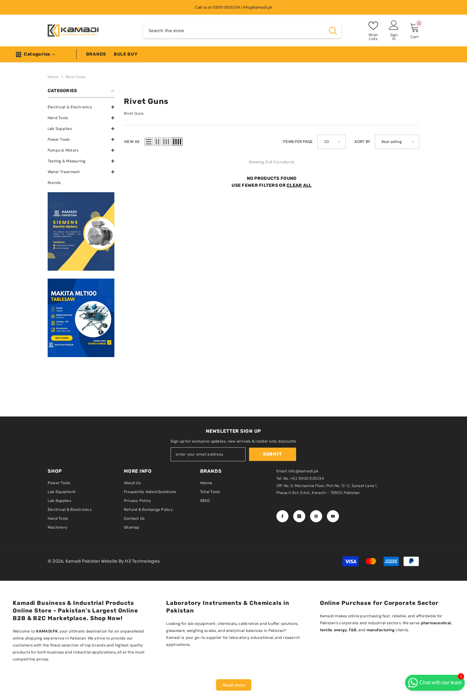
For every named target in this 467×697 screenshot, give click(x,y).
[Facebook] (282, 516)
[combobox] (234, 30)
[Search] (242, 30)
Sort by (362, 141)
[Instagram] (299, 516)
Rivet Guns (75, 76)
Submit (272, 454)
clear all (299, 185)
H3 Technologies (142, 561)
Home (53, 76)
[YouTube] (333, 516)
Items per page (298, 141)
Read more (233, 684)
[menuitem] (81, 107)
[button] (81, 117)
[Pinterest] (316, 516)
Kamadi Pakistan (83, 561)
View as (132, 141)
